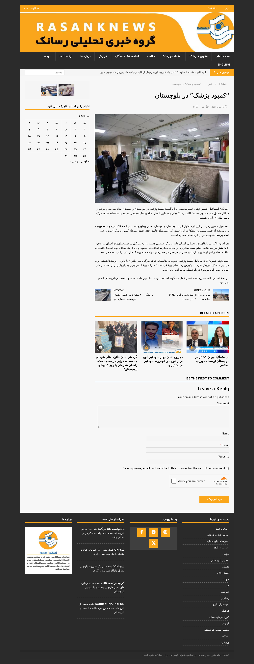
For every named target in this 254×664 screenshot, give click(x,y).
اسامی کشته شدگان (127, 56)
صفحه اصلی (223, 56)
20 (38, 142)
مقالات (151, 56)
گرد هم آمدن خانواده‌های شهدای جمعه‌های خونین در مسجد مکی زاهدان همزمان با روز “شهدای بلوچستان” (116, 363)
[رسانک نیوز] (127, 50)
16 (75, 142)
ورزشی (225, 642)
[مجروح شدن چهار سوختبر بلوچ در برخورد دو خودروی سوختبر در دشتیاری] (162, 337)
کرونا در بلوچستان (219, 617)
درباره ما (85, 56)
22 (84, 149)
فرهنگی (225, 611)
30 (75, 156)
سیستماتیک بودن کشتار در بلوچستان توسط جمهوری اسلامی (212, 361)
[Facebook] (141, 532)
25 (56, 149)
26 (47, 149)
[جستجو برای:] (44, 72)
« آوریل (84, 161)
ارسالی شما (222, 529)
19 (47, 142)
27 (38, 149)
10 (65, 136)
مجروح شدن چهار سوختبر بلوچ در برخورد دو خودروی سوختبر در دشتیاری (163, 361)
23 (75, 149)
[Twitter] (153, 543)
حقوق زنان (223, 573)
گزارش (103, 56)
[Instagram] (165, 532)
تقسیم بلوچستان (220, 560)
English (212, 8)
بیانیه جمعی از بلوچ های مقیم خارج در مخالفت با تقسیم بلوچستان (102, 587)
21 (29, 142)
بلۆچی (225, 554)
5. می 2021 (218, 107)
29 (84, 156)
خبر (203, 107)
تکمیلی (225, 566)
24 (66, 149)
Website (223, 456)
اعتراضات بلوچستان (218, 541)
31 (66, 156)
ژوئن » (74, 161)
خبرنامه (225, 592)
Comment (223, 403)
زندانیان (225, 598)
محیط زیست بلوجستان (216, 630)
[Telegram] (153, 532)
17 (66, 142)
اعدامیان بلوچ (221, 547)
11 (57, 136)
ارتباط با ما (66, 56)
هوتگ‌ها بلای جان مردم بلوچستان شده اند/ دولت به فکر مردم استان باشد (102, 533)
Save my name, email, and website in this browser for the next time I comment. (173, 468)
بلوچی (227, 8)
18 (56, 142)
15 (84, 142)
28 (29, 149)
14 (29, 136)
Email (225, 445)
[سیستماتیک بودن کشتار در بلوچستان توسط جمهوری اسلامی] (208, 337)
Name (225, 433)
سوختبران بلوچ (221, 604)
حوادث (225, 579)
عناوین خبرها (200, 56)
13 (38, 136)
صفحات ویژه (173, 56)
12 (47, 136)
